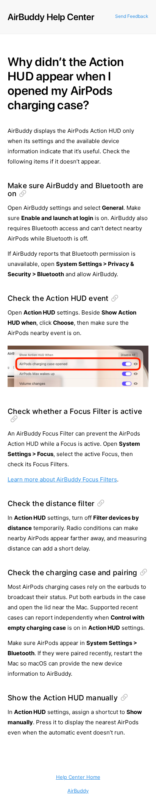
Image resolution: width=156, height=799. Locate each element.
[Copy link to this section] (22, 193)
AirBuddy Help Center (51, 16)
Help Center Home (78, 777)
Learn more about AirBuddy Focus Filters (62, 479)
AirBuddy (78, 791)
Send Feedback (131, 16)
